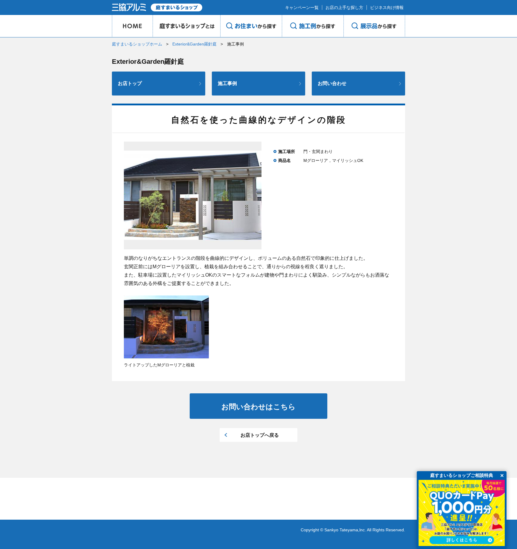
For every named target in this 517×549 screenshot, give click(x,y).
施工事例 (227, 83)
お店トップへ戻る (260, 435)
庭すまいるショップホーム (137, 44)
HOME (132, 26)
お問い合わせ (332, 83)
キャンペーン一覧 (302, 7)
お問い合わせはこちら (258, 407)
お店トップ (130, 83)
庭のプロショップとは (186, 26)
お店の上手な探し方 (344, 7)
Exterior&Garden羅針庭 (194, 44)
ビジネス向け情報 (387, 7)
